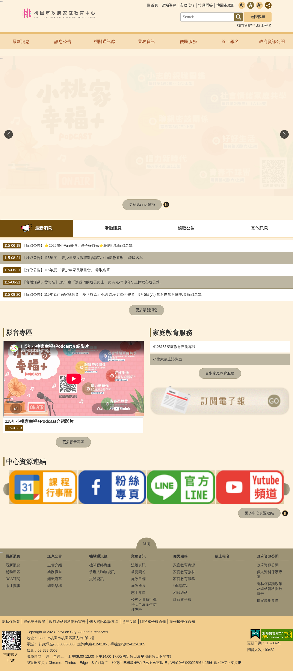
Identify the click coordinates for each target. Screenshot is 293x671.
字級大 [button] (259, 5)
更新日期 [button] (254, 643)
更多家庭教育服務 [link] (219, 373)
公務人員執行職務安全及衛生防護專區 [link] (144, 604)
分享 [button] (268, 5)
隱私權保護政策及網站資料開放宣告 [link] (269, 589)
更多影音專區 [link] (73, 442)
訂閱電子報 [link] (182, 599)
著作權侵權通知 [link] (182, 622)
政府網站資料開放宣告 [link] (67, 622)
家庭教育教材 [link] (184, 572)
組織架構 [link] (54, 586)
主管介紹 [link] (54, 565)
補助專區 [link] (13, 572)
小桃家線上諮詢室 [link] (167, 359)
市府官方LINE (10, 658)
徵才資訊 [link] (13, 586)
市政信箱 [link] (187, 5)
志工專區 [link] (138, 593)
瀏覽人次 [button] (254, 650)
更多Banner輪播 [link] (142, 204)
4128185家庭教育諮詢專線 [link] (174, 347)
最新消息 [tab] (43, 228)
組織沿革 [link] (54, 579)
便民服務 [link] (188, 41)
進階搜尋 (258, 17)
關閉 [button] (146, 544)
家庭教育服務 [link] (184, 579)
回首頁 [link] (152, 5)
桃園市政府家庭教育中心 (59, 13)
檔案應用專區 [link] (268, 601)
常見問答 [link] (205, 5)
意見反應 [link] (129, 622)
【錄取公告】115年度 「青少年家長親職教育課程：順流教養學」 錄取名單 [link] (73, 258)
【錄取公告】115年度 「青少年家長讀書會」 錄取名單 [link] (57, 270)
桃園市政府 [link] (225, 5)
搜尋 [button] (238, 17)
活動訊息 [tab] (113, 228)
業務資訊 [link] (146, 41)
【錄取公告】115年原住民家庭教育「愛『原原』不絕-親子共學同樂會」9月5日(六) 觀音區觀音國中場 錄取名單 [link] (103, 295)
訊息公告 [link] (62, 41)
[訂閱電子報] (220, 400)
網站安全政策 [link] (34, 622)
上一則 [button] (8, 134)
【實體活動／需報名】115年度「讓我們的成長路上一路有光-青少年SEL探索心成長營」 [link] (83, 282)
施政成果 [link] (138, 586)
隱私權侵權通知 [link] (153, 622)
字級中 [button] (250, 5)
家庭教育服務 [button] (172, 332)
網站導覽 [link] (169, 5)
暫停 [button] (166, 205)
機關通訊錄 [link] (104, 41)
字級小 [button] (242, 5)
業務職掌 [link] (54, 572)
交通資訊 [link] (96, 579)
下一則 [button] (284, 134)
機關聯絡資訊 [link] (100, 565)
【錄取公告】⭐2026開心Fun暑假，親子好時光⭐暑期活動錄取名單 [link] (68, 246)
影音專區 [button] (19, 332)
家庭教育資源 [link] (184, 565)
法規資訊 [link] (138, 565)
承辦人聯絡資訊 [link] (102, 572)
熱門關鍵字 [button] (246, 25)
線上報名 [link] (264, 25)
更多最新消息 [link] (146, 310)
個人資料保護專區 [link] (269, 574)
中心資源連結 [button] (26, 461)
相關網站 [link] (180, 593)
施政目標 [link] (138, 579)
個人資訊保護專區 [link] (103, 622)
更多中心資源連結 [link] (259, 513)
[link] (146, 126)
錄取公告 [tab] (186, 228)
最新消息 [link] (21, 41)
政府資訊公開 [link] (272, 41)
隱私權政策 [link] (11, 622)
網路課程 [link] (180, 586)
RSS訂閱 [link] (13, 579)
